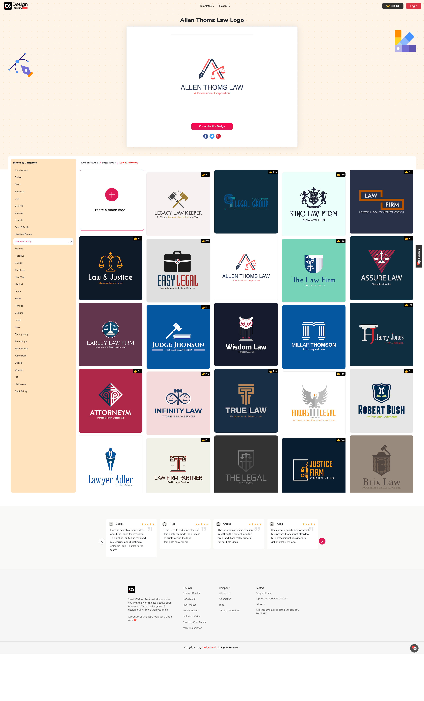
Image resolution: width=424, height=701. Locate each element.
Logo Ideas (109, 162)
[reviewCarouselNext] (322, 541)
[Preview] (174, 232)
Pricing (395, 6)
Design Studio (89, 162)
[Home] (13, 5)
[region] (43, 328)
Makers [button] (223, 6)
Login (413, 6)
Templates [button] (206, 6)
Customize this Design (212, 126)
